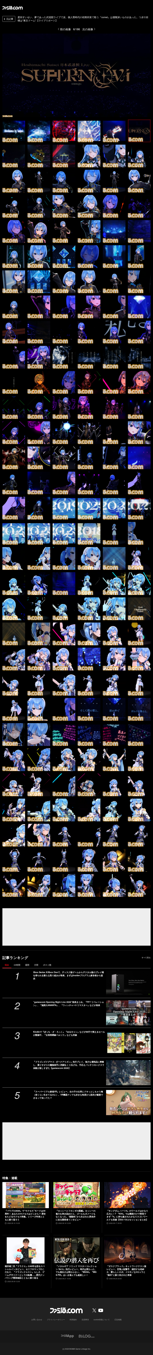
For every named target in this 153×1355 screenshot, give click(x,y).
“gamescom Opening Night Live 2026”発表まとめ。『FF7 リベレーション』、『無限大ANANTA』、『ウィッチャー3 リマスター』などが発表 (68, 1003)
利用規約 (73, 1319)
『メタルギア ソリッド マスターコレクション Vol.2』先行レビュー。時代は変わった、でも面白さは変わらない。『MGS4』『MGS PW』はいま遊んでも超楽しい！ (76, 1270)
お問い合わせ (36, 1319)
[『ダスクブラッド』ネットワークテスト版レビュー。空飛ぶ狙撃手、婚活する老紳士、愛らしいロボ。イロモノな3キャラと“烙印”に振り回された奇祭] (127, 1250)
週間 (27, 964)
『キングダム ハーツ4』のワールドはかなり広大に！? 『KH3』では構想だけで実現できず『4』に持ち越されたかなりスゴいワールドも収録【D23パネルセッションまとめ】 (127, 1215)
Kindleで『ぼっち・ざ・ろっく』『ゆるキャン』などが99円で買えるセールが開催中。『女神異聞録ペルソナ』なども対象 (69, 1033)
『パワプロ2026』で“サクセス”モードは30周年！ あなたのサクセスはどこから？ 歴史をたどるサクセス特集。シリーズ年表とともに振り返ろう (25, 1215)
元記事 (9, 19)
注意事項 (85, 1319)
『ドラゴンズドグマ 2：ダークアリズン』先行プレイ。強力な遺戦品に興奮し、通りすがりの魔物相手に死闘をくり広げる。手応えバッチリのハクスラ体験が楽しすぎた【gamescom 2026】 (68, 1064)
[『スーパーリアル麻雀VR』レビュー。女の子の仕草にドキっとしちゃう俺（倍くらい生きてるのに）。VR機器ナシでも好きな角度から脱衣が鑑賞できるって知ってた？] (128, 1102)
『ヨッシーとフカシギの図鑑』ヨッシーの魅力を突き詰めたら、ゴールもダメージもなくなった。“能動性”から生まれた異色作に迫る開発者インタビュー (75, 1215)
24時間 (17, 964)
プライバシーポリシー (56, 1319)
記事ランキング (15, 957)
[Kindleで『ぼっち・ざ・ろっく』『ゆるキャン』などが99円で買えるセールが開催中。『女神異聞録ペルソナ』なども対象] (128, 1042)
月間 (36, 964)
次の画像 (87, 29)
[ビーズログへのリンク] (86, 1335)
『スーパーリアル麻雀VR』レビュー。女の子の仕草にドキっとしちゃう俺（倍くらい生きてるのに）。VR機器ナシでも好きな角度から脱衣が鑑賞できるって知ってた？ (68, 1094)
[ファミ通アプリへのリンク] (67, 1335)
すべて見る (146, 957)
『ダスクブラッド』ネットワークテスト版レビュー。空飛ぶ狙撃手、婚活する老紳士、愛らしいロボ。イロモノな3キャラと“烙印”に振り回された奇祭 (126, 1270)
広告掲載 (118, 1319)
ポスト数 (47, 964)
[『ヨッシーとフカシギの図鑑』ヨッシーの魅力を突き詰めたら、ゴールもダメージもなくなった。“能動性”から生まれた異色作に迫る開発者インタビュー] (76, 1195)
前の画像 (65, 29)
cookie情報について (102, 1319)
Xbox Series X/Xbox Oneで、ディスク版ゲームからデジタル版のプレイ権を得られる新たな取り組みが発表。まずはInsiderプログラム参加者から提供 (68, 975)
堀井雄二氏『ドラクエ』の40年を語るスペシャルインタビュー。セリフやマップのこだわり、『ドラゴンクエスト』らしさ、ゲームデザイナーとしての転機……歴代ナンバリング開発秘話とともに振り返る (25, 1272)
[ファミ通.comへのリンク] (12, 8)
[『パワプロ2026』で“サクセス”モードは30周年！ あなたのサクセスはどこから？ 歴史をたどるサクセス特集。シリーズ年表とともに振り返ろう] (25, 1195)
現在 (7, 964)
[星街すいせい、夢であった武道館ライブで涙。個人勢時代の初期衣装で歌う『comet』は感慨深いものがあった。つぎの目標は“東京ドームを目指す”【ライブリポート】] (13, 130)
